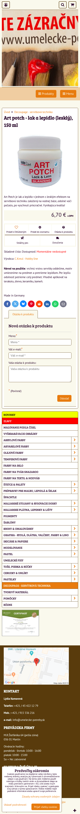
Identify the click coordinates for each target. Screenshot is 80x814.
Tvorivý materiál (16, 592)
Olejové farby (13, 452)
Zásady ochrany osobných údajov (41, 796)
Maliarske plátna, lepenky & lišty (28, 510)
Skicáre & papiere (16, 541)
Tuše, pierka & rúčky (18, 566)
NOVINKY (9, 415)
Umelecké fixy (13, 560)
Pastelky (10, 579)
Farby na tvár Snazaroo (21, 472)
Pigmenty (10, 516)
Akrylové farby (14, 440)
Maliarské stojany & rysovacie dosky (30, 503)
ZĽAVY (8, 421)
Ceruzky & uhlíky (16, 573)
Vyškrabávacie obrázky (20, 434)
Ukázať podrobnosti (15, 804)
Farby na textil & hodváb (22, 478)
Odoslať (64, 398)
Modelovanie (13, 547)
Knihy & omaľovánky (18, 529)
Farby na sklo (13, 465)
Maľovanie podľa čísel (20, 427)
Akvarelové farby (16, 446)
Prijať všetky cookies (45, 807)
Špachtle (10, 497)
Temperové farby (16, 459)
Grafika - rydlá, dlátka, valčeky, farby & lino (36, 535)
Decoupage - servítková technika (27, 585)
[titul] (40, 85)
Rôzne (8, 605)
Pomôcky (10, 598)
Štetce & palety (14, 484)
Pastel (8, 554)
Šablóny (10, 522)
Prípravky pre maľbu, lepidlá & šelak (30, 491)
